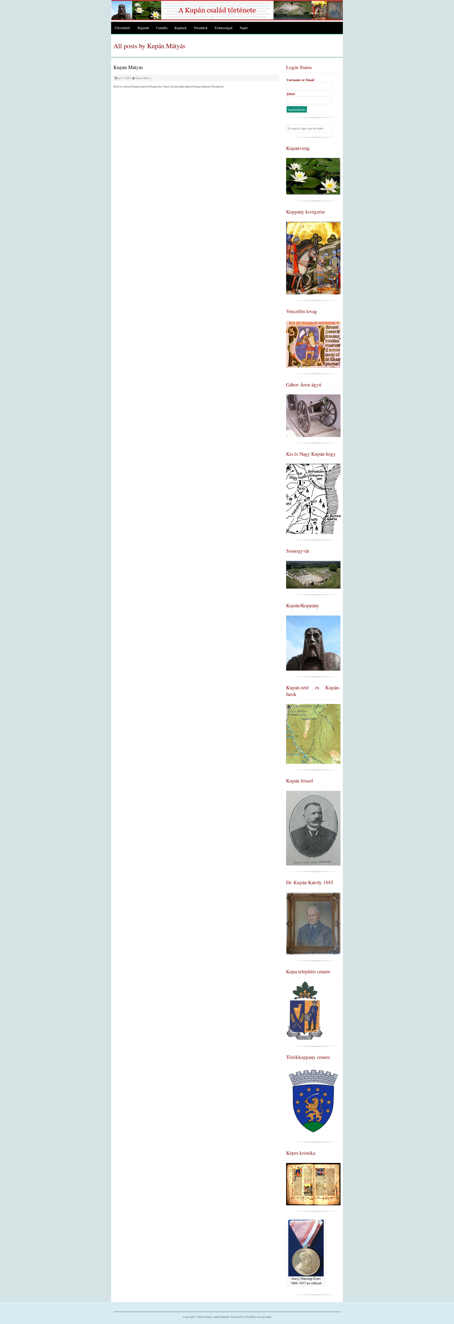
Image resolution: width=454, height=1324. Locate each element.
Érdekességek (224, 28)
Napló (244, 28)
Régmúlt (143, 28)
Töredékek (201, 28)
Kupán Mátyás (128, 67)
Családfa (161, 28)
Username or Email (300, 79)
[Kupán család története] (227, 19)
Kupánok (181, 28)
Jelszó (291, 93)
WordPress (251, 1317)
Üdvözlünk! (123, 28)
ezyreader (266, 1317)
